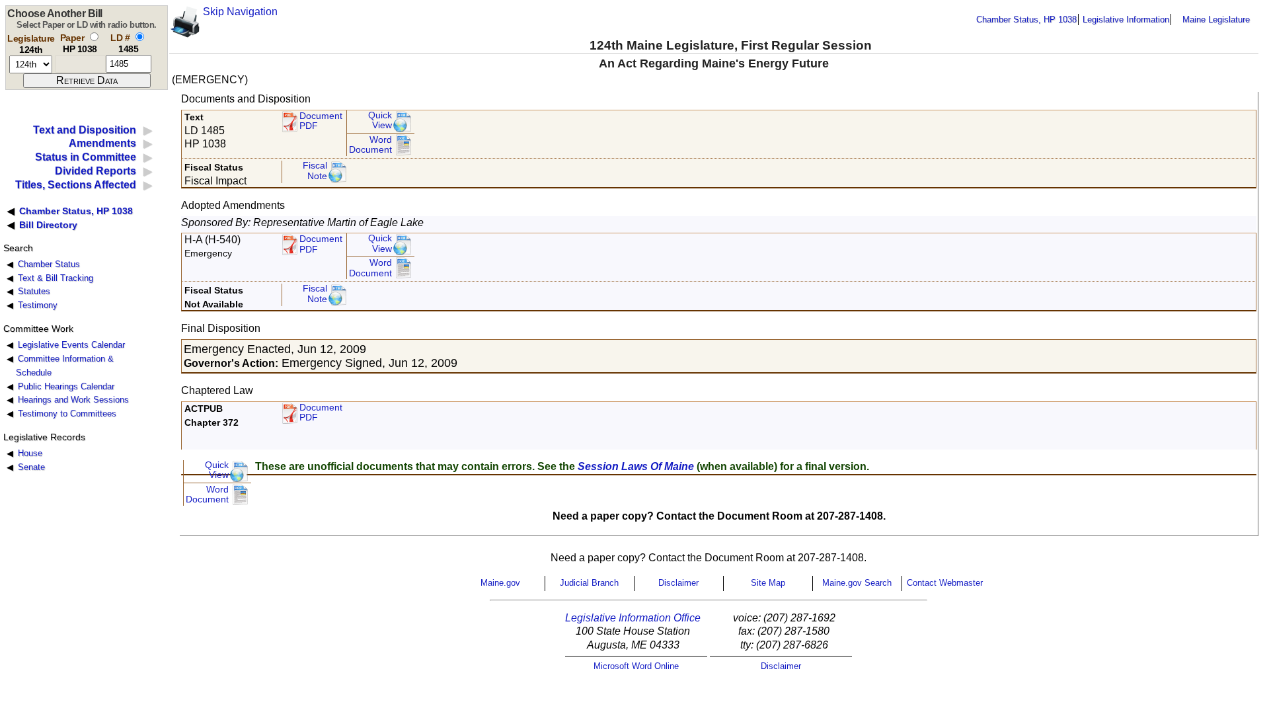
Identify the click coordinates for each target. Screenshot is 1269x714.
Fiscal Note (315, 171)
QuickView (380, 120)
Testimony (38, 305)
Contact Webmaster (945, 583)
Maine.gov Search (857, 583)
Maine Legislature (1216, 19)
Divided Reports (95, 171)
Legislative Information (1126, 19)
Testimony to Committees (67, 413)
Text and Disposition (84, 130)
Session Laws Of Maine (636, 466)
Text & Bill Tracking (55, 278)
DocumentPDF (320, 244)
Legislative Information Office (633, 617)
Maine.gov (500, 583)
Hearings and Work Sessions (73, 400)
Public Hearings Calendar (66, 386)
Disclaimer (678, 583)
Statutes (34, 291)
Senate (31, 467)
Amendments (102, 143)
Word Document (370, 145)
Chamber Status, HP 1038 (1026, 19)
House (30, 453)
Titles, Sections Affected (75, 184)
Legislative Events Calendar (71, 345)
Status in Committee (85, 157)
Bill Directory (48, 224)
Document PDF (320, 121)
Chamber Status (49, 264)
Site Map (768, 583)
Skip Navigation (240, 11)
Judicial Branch (589, 583)
